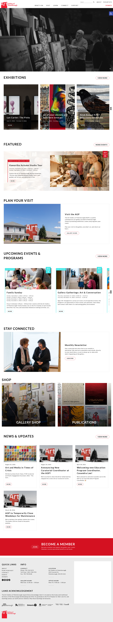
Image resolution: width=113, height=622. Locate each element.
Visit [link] (48, 5)
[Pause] (110, 69)
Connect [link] (64, 5)
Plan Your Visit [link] (8, 570)
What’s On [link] (39, 5)
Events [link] (4, 574)
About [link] (99, 2)
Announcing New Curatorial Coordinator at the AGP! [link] (55, 470)
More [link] (10, 125)
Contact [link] (5, 572)
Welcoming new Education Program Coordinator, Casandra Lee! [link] (91, 470)
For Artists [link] (107, 2)
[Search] (93, 2)
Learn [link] (55, 5)
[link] (111, 13)
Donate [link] (109, 5)
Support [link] (74, 5)
